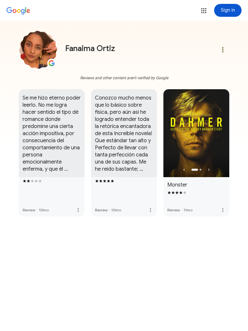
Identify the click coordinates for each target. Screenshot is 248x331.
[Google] (18, 11)
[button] (203, 10)
